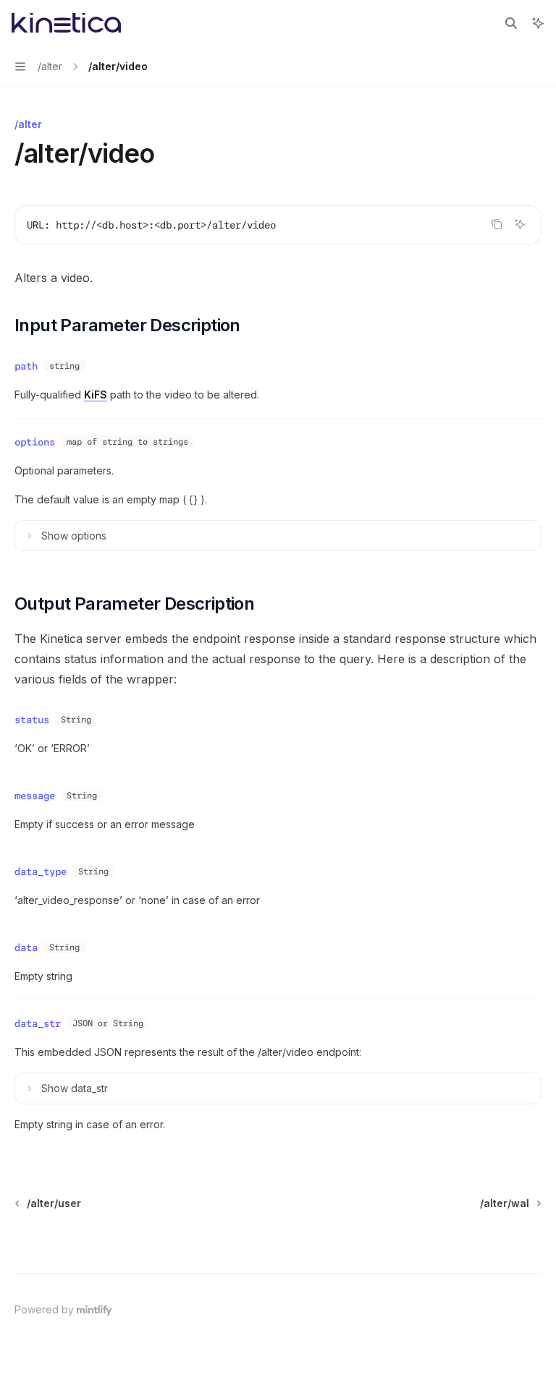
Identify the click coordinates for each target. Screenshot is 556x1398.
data (26, 947)
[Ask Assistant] (519, 224)
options (34, 442)
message (34, 795)
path (26, 366)
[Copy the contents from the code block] (496, 224)
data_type (40, 871)
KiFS (95, 394)
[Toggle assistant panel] (537, 23)
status (31, 719)
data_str (37, 1023)
